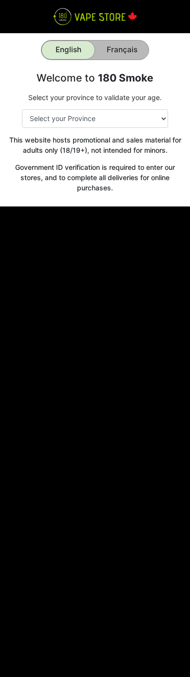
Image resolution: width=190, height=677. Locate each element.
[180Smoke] (94, 16)
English (68, 49)
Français (122, 49)
